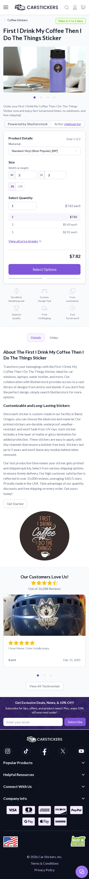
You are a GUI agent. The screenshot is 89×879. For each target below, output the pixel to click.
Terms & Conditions (45, 863)
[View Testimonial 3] (51, 675)
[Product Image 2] (41, 97)
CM (20, 186)
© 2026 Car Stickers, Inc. (44, 857)
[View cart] (83, 7)
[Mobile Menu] (5, 7)
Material (14, 144)
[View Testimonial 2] (44, 675)
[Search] (66, 7)
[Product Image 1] (34, 97)
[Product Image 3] (47, 97)
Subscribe (75, 722)
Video (54, 337)
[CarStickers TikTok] (26, 752)
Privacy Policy (44, 870)
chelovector (72, 124)
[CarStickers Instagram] (7, 752)
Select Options (45, 269)
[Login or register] (74, 7)
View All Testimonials (44, 686)
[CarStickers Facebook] (44, 752)
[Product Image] (54, 97)
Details (36, 337)
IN (12, 186)
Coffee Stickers (17, 20)
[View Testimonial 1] (38, 675)
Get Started (15, 504)
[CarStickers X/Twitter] (63, 752)
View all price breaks (23, 241)
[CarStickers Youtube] (81, 752)
